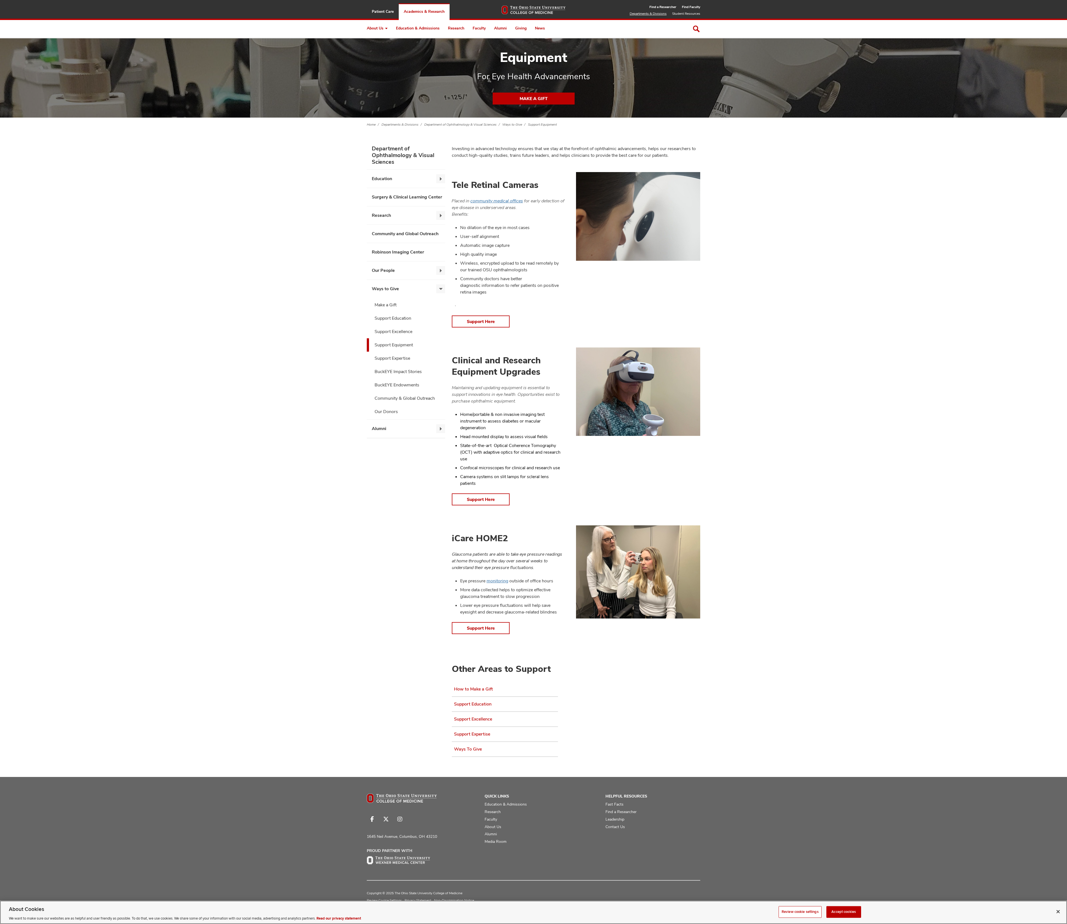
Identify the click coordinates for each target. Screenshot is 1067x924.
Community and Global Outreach (405, 234)
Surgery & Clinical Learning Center (407, 197)
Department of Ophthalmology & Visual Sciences (460, 124)
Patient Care (383, 11)
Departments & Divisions (648, 13)
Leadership (614, 819)
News (540, 28)
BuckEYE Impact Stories (398, 371)
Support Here (481, 321)
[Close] (1058, 911)
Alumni (500, 28)
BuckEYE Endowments (397, 385)
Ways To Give (468, 749)
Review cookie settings (800, 911)
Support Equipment (542, 124)
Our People (383, 270)
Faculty (479, 28)
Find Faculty (691, 7)
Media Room (496, 841)
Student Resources (686, 13)
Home (371, 124)
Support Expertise (392, 358)
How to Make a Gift (473, 689)
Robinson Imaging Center (398, 252)
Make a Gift (534, 98)
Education (382, 179)
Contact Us (615, 826)
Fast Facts (614, 804)
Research (456, 28)
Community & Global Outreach (405, 398)
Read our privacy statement (338, 918)
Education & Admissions (418, 28)
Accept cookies (843, 911)
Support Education (393, 318)
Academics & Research (424, 11)
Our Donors (386, 411)
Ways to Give (512, 124)
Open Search (696, 29)
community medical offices (496, 201)
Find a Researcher (662, 7)
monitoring (497, 581)
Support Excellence (393, 331)
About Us (375, 28)
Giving (521, 28)
